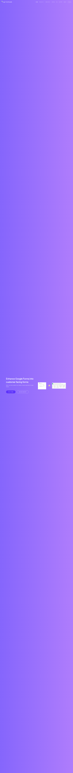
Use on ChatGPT (22, 391)
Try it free (10, 391)
